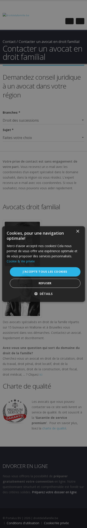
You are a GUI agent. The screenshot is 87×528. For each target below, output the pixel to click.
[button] (43, 293)
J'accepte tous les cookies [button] (45, 272)
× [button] (77, 231)
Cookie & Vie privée (21, 261)
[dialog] (43, 264)
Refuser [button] (45, 283)
